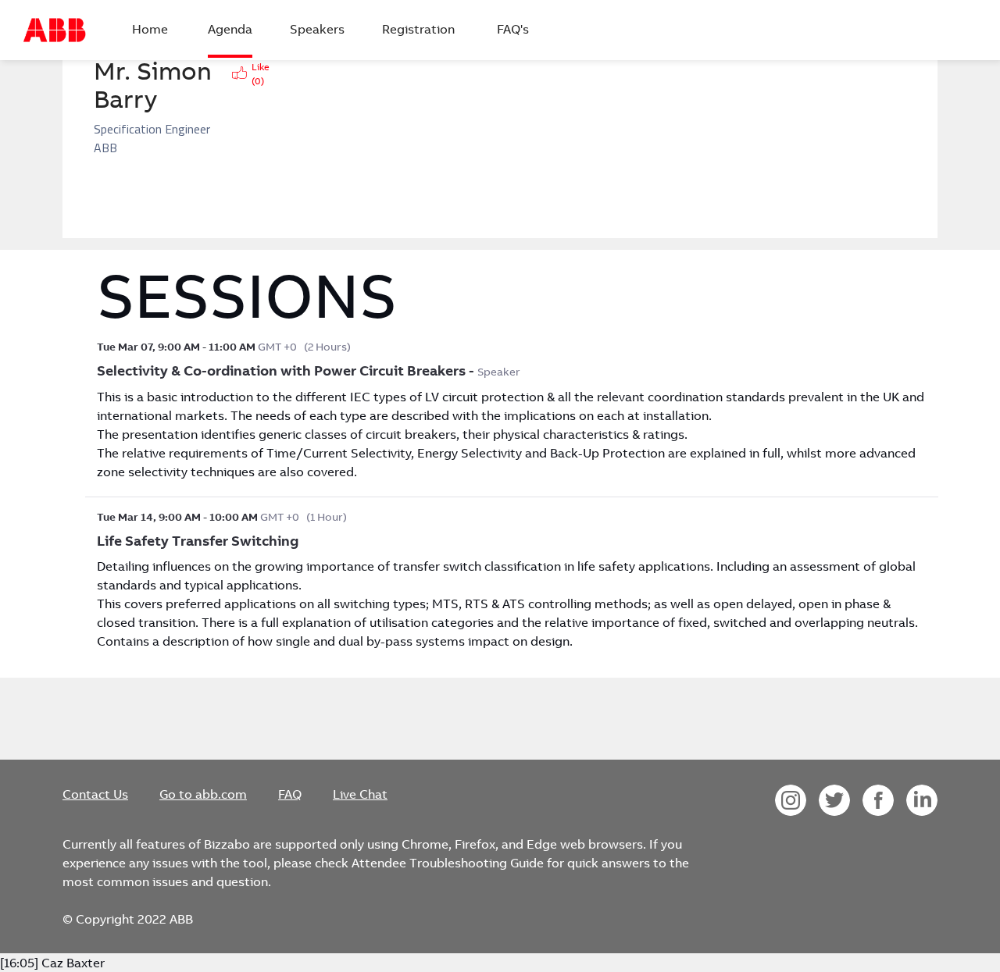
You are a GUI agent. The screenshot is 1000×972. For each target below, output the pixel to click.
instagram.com (790, 800)
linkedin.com (922, 800)
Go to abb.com (203, 794)
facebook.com (878, 800)
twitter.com (834, 800)
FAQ (290, 794)
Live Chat (360, 794)
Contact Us (95, 794)
